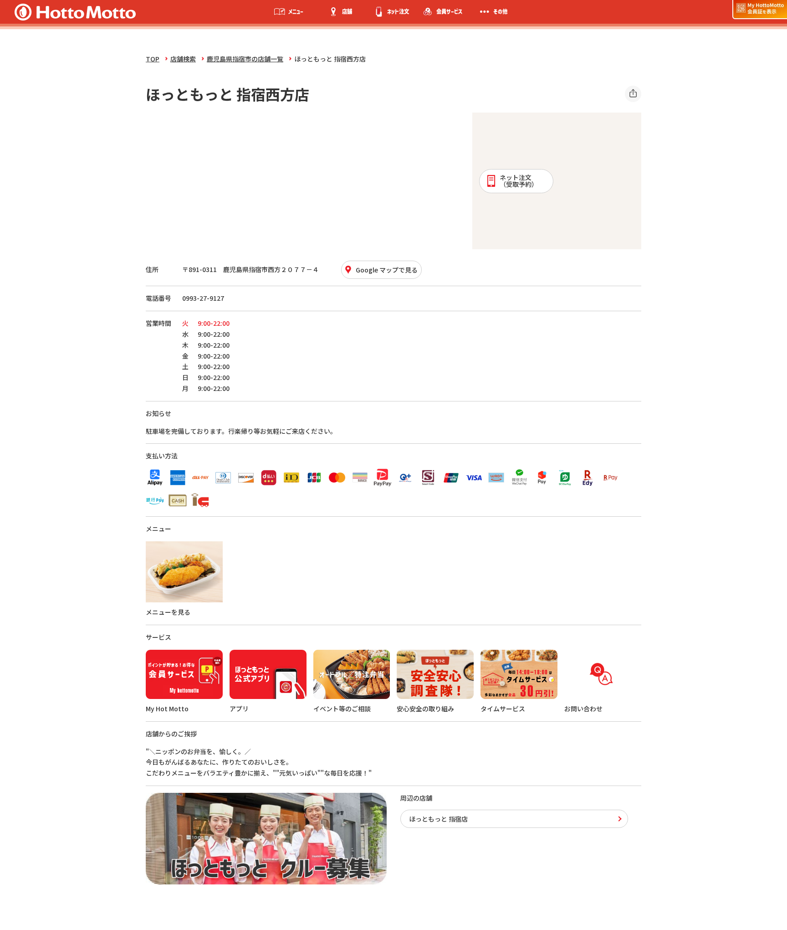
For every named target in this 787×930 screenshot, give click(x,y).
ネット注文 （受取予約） (519, 181)
